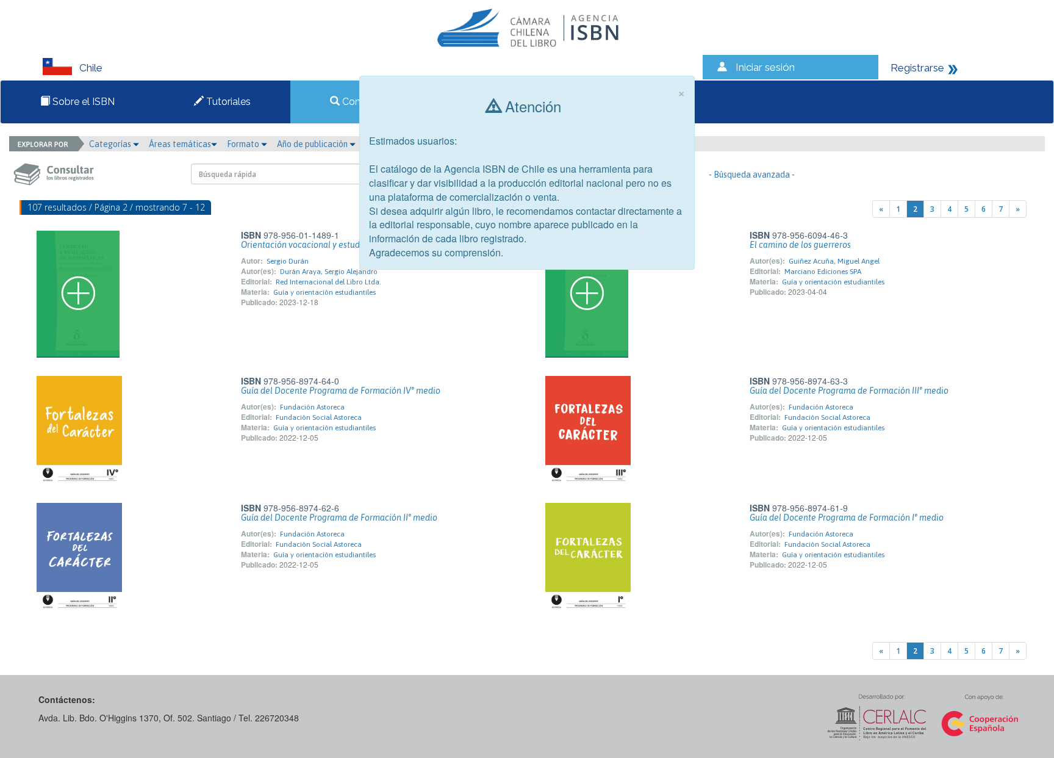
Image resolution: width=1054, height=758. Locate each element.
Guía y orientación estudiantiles (324, 292)
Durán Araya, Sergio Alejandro (329, 271)
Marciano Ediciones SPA (822, 271)
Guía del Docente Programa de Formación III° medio (849, 390)
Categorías (111, 144)
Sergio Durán (288, 261)
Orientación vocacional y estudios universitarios (333, 245)
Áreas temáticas (180, 144)
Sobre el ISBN (82, 101)
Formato (244, 144)
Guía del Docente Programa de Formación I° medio (847, 517)
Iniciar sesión (765, 67)
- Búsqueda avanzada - (752, 174)
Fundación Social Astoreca (319, 417)
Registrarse (917, 68)
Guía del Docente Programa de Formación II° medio (339, 517)
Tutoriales (227, 101)
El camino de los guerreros (800, 245)
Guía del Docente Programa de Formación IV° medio (340, 390)
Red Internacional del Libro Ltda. (328, 282)
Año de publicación (313, 144)
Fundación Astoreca (312, 407)
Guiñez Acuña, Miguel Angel (834, 261)
